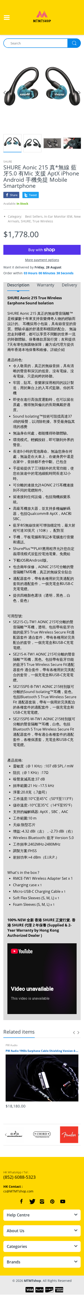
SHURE (7, 162)
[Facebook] (21, 1201)
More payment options (42, 260)
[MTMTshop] (42, 17)
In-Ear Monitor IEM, (58, 216)
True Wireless (42, 221)
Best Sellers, (34, 216)
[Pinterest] (52, 1201)
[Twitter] (31, 1201)
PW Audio (11, 1045)
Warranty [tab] (45, 285)
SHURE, (26, 221)
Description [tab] (18, 285)
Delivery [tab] (69, 285)
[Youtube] (62, 1201)
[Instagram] (42, 1201)
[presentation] (74, 1032)
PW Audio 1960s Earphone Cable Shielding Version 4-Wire (42, 1051)
